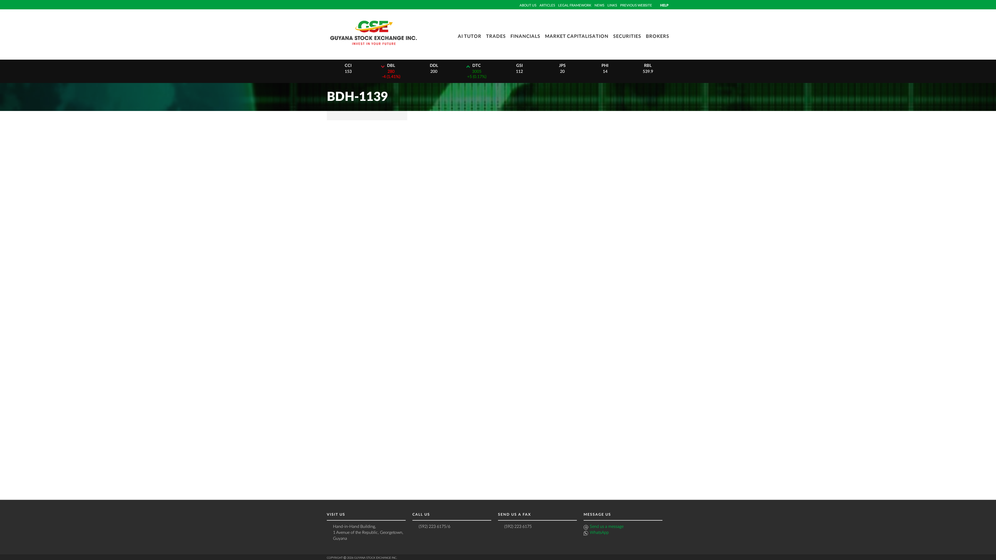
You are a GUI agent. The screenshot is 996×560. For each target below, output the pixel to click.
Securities (627, 36)
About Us (528, 5)
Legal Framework (574, 5)
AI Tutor (469, 36)
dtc (476, 66)
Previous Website (636, 5)
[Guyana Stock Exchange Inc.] (373, 49)
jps (562, 66)
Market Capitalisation (576, 36)
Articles (547, 5)
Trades (496, 36)
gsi (519, 66)
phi (604, 66)
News (599, 5)
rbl (648, 66)
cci (348, 66)
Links (612, 5)
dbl (391, 66)
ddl (434, 66)
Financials (525, 36)
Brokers (657, 36)
